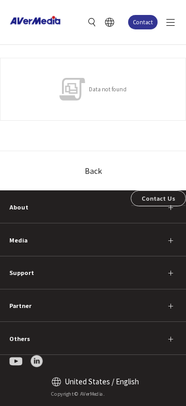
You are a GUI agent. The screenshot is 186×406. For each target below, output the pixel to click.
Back (93, 170)
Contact (143, 22)
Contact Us (158, 198)
